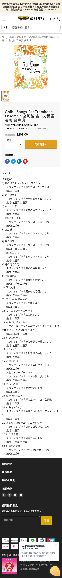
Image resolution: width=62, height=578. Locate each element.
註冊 (46, 520)
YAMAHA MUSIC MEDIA (24, 124)
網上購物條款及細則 (18, 555)
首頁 (3, 39)
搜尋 (4, 555)
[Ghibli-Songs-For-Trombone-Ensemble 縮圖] (6, 96)
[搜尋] (5, 27)
